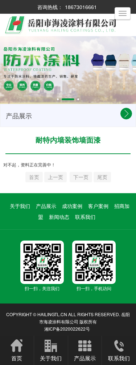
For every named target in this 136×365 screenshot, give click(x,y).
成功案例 (72, 205)
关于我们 (20, 205)
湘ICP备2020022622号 (67, 329)
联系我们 (85, 216)
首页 (16, 358)
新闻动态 (59, 216)
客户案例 (98, 205)
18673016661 (81, 6)
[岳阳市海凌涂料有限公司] (68, 25)
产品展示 (46, 205)
